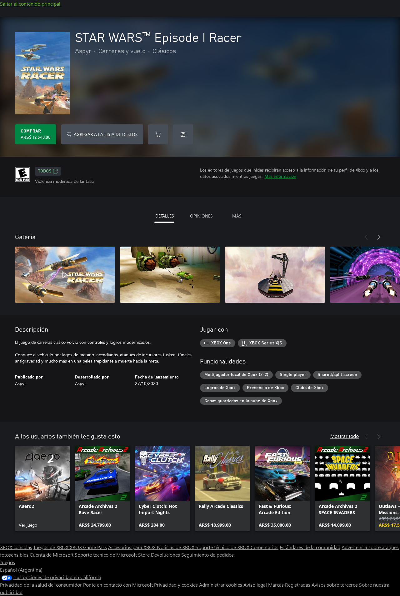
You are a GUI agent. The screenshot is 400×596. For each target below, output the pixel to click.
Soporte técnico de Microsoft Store (112, 554)
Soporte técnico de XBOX (223, 547)
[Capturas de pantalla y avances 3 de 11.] (275, 275)
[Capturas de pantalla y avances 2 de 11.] (170, 275)
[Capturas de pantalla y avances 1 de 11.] (65, 275)
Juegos (7, 562)
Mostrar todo (344, 436)
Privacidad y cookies (176, 584)
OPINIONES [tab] (201, 216)
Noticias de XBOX (176, 547)
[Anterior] (366, 237)
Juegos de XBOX (51, 547)
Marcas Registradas (289, 584)
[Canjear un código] (183, 134)
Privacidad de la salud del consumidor (41, 584)
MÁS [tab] (236, 216)
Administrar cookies (220, 584)
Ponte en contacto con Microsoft (118, 584)
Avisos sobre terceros (335, 584)
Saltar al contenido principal (30, 3)
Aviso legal (255, 584)
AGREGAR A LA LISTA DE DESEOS (106, 134)
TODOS (45, 171)
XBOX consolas (16, 547)
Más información (280, 176)
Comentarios (264, 547)
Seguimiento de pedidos (207, 554)
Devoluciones (165, 554)
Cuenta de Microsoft (51, 554)
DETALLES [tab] (164, 216)
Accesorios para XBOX (132, 547)
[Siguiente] (378, 237)
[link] (42, 488)
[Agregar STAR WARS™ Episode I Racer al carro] (158, 134)
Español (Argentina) (21, 569)
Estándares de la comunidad (310, 547)
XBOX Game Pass (88, 547)
